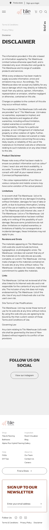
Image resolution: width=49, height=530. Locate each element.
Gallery (27, 443)
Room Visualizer (31, 436)
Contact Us (29, 459)
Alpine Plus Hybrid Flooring (13, 443)
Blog (26, 439)
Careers (27, 462)
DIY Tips (5, 459)
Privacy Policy (7, 30)
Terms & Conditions (10, 25)
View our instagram (24, 375)
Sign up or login (32, 3)
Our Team (28, 455)
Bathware (6, 439)
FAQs (4, 455)
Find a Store (23, 471)
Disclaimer (6, 35)
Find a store (18, 3)
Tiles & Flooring (8, 436)
